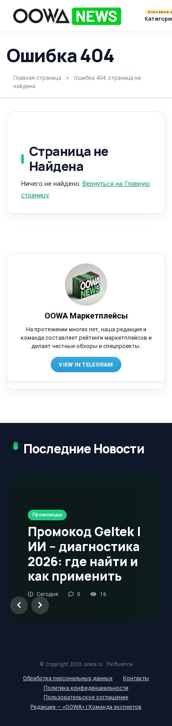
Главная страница (37, 77)
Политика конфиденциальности (86, 688)
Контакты (136, 678)
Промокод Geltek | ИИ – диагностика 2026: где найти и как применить (84, 553)
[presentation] (19, 605)
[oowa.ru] (67, 16)
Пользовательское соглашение (86, 697)
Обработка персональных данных (67, 678)
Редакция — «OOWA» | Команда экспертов (86, 707)
